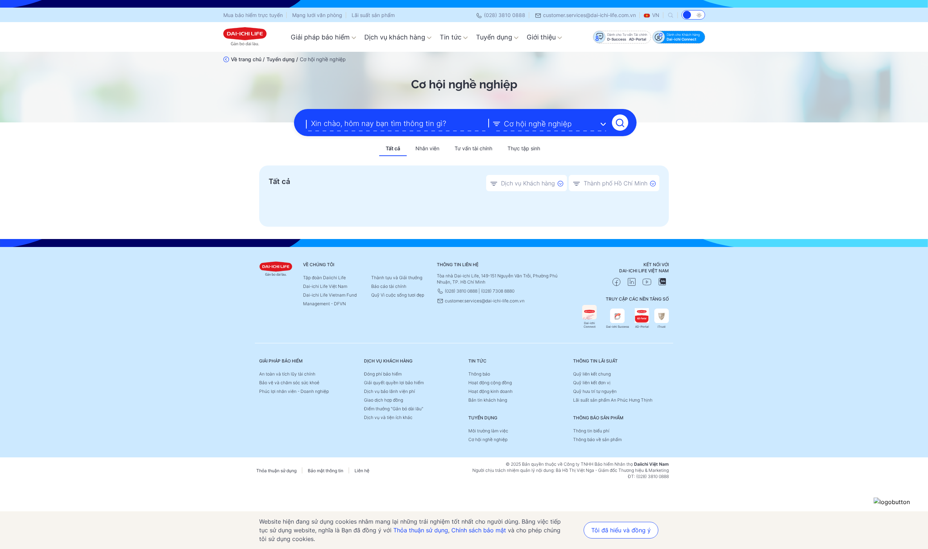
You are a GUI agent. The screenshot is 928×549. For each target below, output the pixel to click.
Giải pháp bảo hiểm (321, 37)
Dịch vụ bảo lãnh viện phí (389, 391)
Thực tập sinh (524, 148)
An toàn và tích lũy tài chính (287, 374)
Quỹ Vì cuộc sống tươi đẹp (397, 295)
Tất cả (393, 148)
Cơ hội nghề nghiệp (488, 439)
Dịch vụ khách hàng (395, 37)
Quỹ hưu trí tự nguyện (595, 391)
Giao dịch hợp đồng (383, 400)
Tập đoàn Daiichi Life (324, 277)
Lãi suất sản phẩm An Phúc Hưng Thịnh (612, 400)
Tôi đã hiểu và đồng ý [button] (621, 530)
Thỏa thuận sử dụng (276, 470)
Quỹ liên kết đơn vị (591, 382)
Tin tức (451, 37)
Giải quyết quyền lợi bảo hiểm (394, 382)
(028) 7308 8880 (497, 291)
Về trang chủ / (248, 59)
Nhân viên (427, 148)
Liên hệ (362, 470)
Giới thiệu (542, 37)
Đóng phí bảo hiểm (383, 374)
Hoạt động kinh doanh (490, 391)
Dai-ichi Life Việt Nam (325, 286)
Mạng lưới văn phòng (317, 15)
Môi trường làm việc (488, 430)
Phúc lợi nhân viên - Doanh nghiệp (294, 391)
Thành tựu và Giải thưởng (396, 277)
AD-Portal (642, 326)
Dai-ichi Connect (590, 324)
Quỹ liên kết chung (592, 374)
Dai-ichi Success (617, 326)
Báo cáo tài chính (388, 286)
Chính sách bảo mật (478, 530)
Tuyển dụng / (282, 59)
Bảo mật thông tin (325, 470)
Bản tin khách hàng (487, 400)
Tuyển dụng (495, 37)
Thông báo (479, 374)
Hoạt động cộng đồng (490, 382)
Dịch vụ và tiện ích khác (388, 417)
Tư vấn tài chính (473, 148)
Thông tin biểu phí (591, 430)
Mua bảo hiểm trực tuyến (253, 15)
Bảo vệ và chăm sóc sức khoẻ (289, 382)
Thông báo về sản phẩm (597, 439)
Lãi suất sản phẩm (373, 15)
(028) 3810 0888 (503, 15)
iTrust (662, 326)
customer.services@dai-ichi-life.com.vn (589, 15)
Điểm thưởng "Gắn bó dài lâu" (393, 408)
